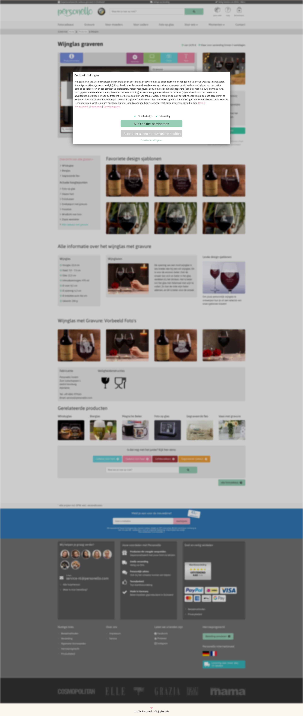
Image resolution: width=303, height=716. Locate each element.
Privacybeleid (81, 106)
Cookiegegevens (112, 106)
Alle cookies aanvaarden (151, 124)
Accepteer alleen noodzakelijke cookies (152, 134)
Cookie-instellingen (151, 140)
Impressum (96, 106)
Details (201, 103)
